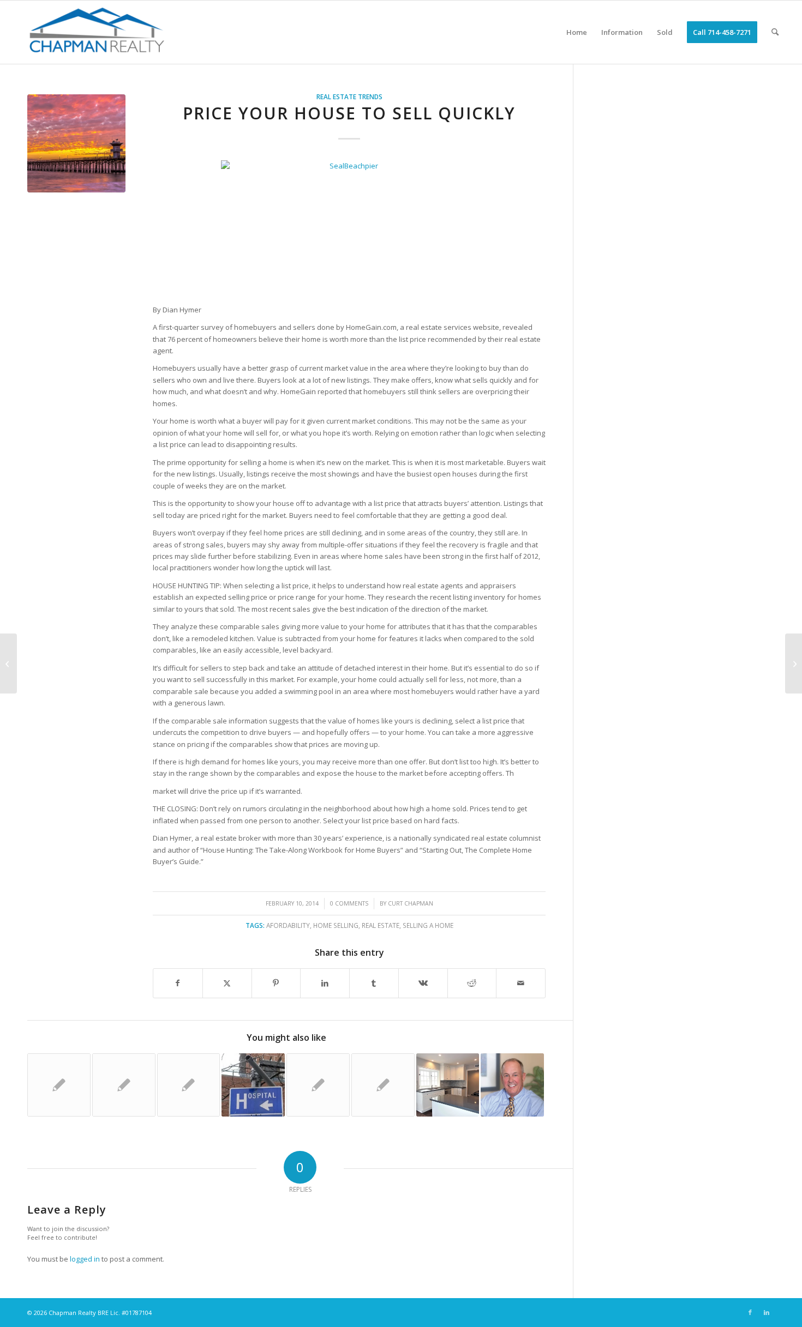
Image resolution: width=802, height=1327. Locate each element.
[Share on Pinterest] (276, 983)
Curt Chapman (410, 903)
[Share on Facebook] (177, 983)
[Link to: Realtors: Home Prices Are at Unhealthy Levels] (253, 1085)
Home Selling (335, 925)
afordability (288, 925)
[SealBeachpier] (76, 143)
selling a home (428, 925)
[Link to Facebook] (750, 1312)
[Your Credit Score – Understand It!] (8, 663)
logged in (85, 1259)
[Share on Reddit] (472, 983)
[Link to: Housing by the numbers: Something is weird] (59, 1085)
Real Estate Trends (349, 96)
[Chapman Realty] (95, 32)
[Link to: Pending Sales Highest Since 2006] (188, 1085)
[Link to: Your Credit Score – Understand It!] (512, 1085)
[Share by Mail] (520, 983)
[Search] (775, 32)
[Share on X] (227, 983)
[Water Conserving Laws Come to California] (793, 663)
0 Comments (349, 903)
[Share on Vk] (423, 983)
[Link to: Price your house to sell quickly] (123, 1085)
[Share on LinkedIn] (325, 983)
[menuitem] (576, 32)
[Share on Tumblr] (374, 983)
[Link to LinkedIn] (766, 1312)
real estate (380, 925)
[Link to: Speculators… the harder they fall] (318, 1085)
